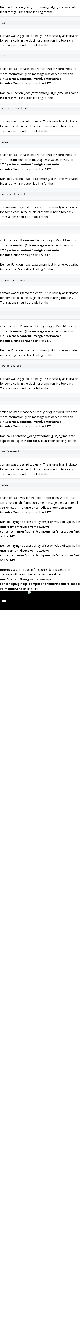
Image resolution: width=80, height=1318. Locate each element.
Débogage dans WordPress (55, 498)
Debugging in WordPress (53, 69)
